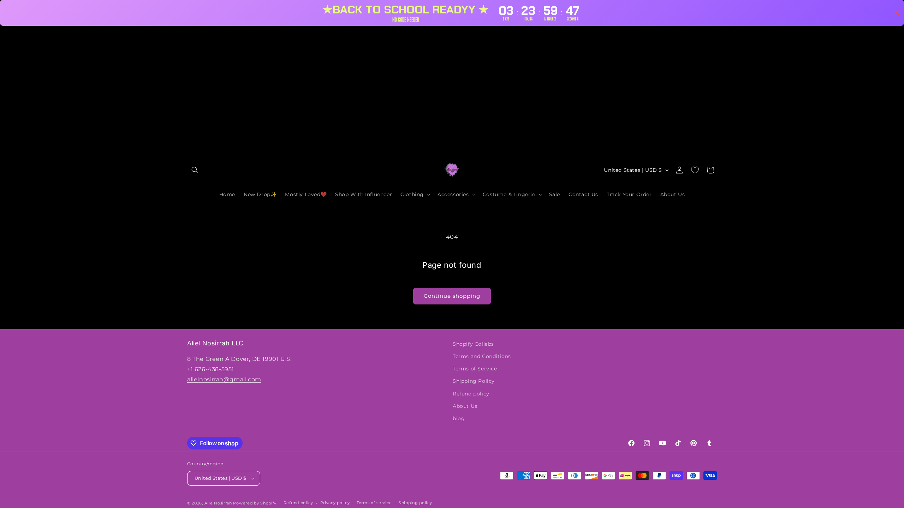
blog (459, 418)
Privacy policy (335, 502)
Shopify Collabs (473, 344)
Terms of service (374, 502)
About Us (465, 406)
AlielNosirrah (218, 503)
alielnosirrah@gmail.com (224, 379)
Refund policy (471, 394)
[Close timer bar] (897, 13)
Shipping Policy (474, 381)
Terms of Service (475, 368)
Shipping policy (415, 502)
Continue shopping (452, 295)
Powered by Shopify (254, 503)
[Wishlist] (695, 170)
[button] (195, 170)
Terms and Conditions (482, 356)
